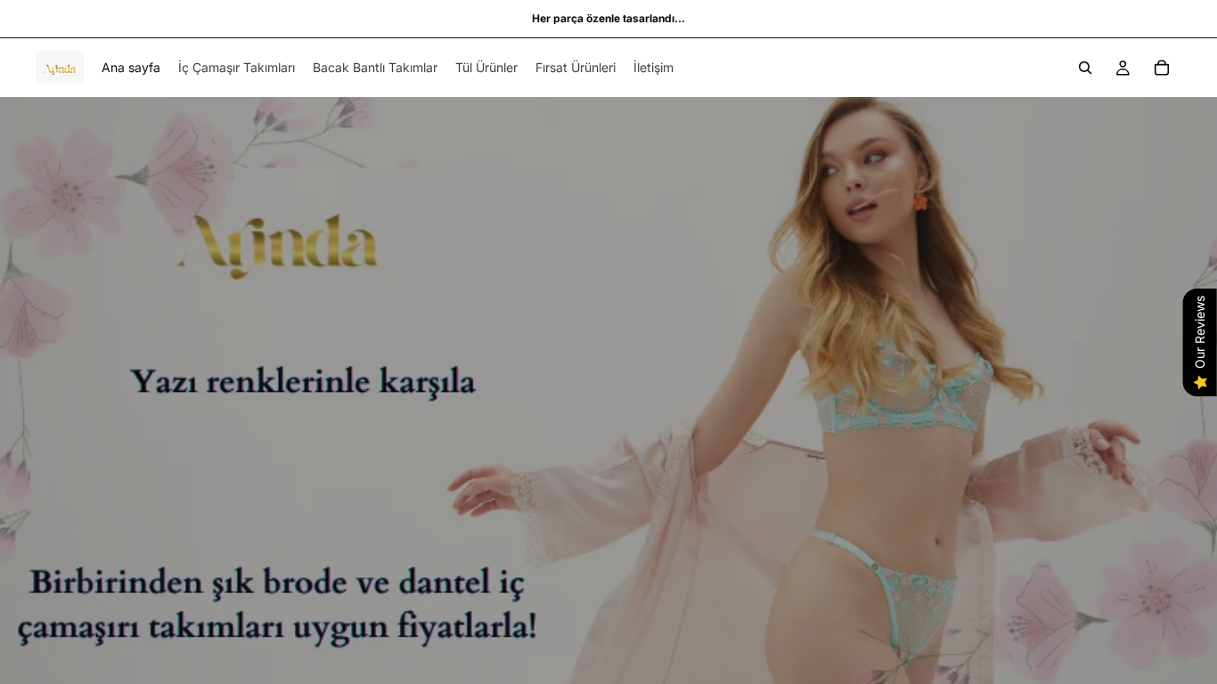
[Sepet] (1161, 67)
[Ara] (1085, 67)
